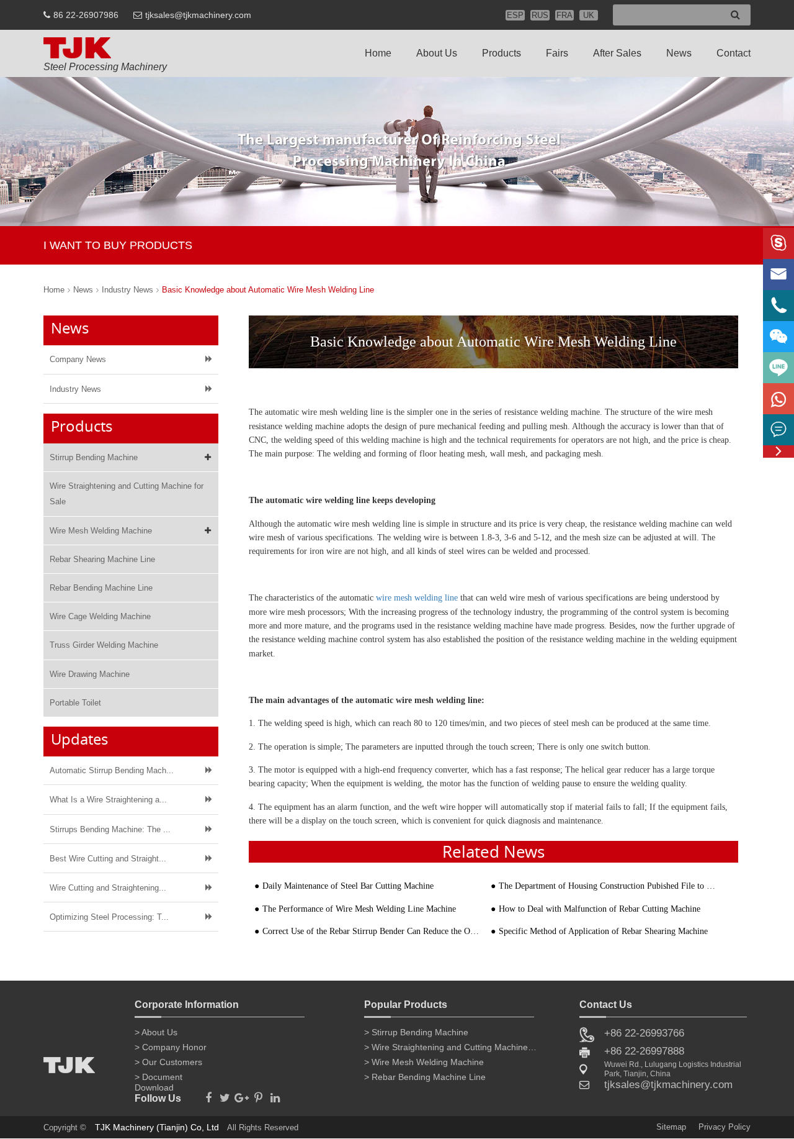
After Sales (617, 53)
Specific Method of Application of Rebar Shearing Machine (603, 931)
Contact (733, 53)
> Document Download (158, 1079)
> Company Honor (171, 1047)
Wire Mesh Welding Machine (101, 530)
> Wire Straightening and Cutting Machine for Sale (451, 1047)
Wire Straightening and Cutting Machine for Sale (126, 493)
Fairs (557, 53)
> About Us (156, 1032)
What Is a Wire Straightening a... (108, 799)
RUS (540, 15)
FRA (564, 15)
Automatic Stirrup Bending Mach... (112, 770)
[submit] (735, 15)
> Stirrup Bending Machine (416, 1032)
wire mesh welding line (417, 597)
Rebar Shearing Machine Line (102, 559)
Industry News (127, 289)
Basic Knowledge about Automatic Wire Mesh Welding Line (268, 289)
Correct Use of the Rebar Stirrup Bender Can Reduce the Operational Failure (371, 931)
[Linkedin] (275, 1094)
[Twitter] (224, 1094)
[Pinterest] (258, 1094)
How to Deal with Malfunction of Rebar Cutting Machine (599, 909)
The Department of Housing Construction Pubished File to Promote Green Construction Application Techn (607, 886)
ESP (515, 15)
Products (501, 53)
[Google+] (241, 1094)
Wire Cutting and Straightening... (108, 887)
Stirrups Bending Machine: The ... (110, 829)
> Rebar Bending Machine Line (425, 1077)
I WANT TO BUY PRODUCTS (117, 245)
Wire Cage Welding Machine (100, 616)
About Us (436, 53)
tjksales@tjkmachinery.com (198, 15)
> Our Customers (168, 1062)
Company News (78, 359)
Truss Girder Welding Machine (104, 645)
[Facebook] (208, 1094)
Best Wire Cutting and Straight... (108, 858)
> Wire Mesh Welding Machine (424, 1062)
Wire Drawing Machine (90, 674)
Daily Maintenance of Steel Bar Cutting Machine (348, 886)
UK (588, 15)
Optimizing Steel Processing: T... (109, 917)
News (679, 53)
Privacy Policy (724, 1127)
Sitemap (671, 1127)
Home (378, 53)
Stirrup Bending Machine (94, 457)
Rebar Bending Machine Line (101, 587)
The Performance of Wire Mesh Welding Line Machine (359, 909)
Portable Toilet (75, 702)
